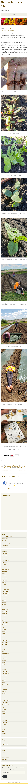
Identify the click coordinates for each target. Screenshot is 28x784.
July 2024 (4, 558)
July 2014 (4, 691)
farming (9, 466)
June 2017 (4, 649)
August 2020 (4, 595)
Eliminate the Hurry (6, 543)
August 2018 (4, 627)
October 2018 (5, 622)
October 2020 (5, 591)
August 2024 (4, 555)
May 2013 (4, 713)
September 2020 (5, 593)
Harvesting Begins (23, 470)
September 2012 (5, 720)
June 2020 (4, 600)
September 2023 (5, 560)
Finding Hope (5, 545)
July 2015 (4, 678)
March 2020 (4, 607)
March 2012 (4, 733)
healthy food (20, 466)
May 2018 (4, 633)
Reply (9, 488)
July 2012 (4, 724)
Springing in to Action (6, 470)
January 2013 (4, 718)
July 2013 (4, 709)
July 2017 (4, 647)
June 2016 (4, 662)
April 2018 (4, 635)
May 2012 (4, 729)
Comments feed (5, 757)
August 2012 (4, 722)
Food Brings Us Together (7, 536)
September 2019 (5, 611)
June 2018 (4, 631)
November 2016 (5, 653)
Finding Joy (4, 540)
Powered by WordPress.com (13, 782)
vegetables (10, 467)
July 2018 (4, 629)
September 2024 (5, 553)
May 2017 (4, 651)
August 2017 (4, 644)
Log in (3, 752)
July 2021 (4, 582)
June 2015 (4, 680)
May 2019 (4, 620)
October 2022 (5, 567)
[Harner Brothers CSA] (14, 25)
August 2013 (4, 707)
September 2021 (5, 578)
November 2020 (5, 589)
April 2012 (4, 731)
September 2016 (5, 655)
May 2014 (4, 695)
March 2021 (4, 587)
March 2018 (4, 638)
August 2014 (4, 689)
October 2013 (5, 702)
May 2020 (4, 602)
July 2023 (4, 564)
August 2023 (4, 562)
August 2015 (4, 675)
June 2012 (4, 727)
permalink (20, 467)
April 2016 (4, 667)
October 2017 (5, 640)
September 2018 (5, 624)
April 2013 (4, 715)
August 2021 (4, 580)
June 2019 (4, 618)
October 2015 (5, 671)
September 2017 (5, 642)
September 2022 (5, 569)
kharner (9, 28)
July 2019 (4, 615)
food (12, 466)
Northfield (5, 467)
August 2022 (4, 571)
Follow (5, 776)
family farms (5, 466)
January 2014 (4, 698)
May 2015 (4, 682)
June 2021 (4, 584)
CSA (1, 466)
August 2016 (4, 658)
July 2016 (4, 660)
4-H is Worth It (5, 538)
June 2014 (4, 693)
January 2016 (4, 669)
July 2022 (4, 573)
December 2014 (5, 684)
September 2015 (5, 673)
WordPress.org (5, 759)
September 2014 (5, 687)
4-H (3, 742)
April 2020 (4, 604)
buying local (23, 465)
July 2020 (4, 598)
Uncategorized (13, 465)
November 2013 (5, 700)
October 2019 (5, 609)
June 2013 (4, 711)
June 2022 (4, 575)
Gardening (16, 466)
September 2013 (5, 704)
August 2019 (4, 613)
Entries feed (4, 755)
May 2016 (4, 664)
